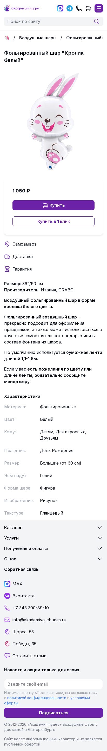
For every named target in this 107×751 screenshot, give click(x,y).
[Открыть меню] (99, 8)
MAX (17, 583)
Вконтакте (23, 595)
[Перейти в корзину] (88, 8)
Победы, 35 (24, 643)
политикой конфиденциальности (36, 698)
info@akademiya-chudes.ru (39, 619)
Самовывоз (24, 244)
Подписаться (53, 712)
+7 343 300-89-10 (30, 607)
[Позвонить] (79, 8)
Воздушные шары (37, 37)
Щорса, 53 (23, 631)
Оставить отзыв (29, 655)
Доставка (22, 256)
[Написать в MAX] (60, 8)
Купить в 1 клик (53, 221)
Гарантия (22, 269)
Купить (57, 205)
